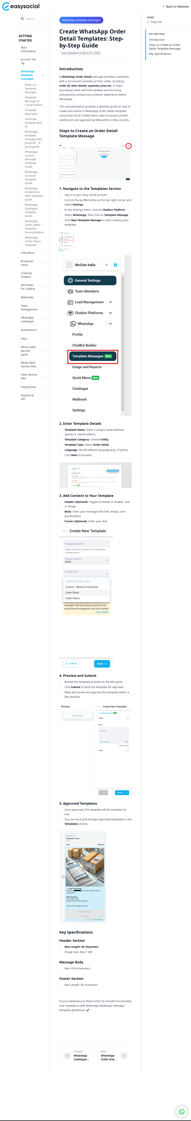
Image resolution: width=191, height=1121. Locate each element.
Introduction (157, 39)
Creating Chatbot (26, 275)
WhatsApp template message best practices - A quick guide (33, 139)
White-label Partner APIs (28, 364)
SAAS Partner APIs (29, 376)
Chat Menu (28, 252)
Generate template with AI (33, 122)
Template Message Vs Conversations (34, 101)
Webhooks (27, 297)
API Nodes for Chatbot (28, 286)
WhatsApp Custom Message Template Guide (31, 159)
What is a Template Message (30, 88)
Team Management (29, 307)
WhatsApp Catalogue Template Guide (31, 210)
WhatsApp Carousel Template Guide (31, 177)
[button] (181, 1111)
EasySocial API (27, 397)
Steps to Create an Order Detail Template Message (165, 46)
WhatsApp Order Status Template (33, 241)
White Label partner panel (28, 350)
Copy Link (156, 21)
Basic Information (28, 49)
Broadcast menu (27, 263)
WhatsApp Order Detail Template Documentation (34, 226)
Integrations (28, 387)
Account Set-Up (29, 61)
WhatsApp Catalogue (27, 319)
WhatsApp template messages (27, 74)
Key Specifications (160, 54)
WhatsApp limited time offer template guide (34, 193)
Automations (29, 330)
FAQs (24, 338)
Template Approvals (31, 112)
